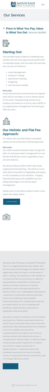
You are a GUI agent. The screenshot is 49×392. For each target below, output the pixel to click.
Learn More (11, 201)
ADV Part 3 (10, 366)
